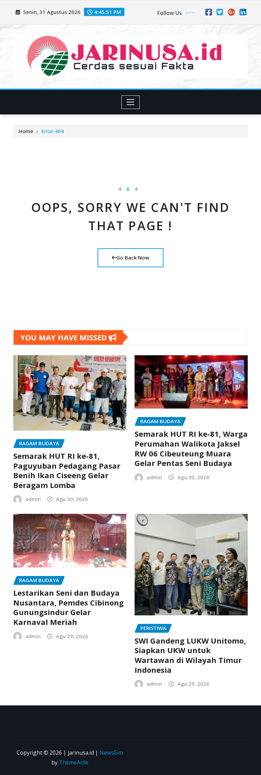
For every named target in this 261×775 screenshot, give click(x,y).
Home (26, 131)
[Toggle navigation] (130, 102)
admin (33, 498)
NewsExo (111, 752)
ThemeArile (73, 762)
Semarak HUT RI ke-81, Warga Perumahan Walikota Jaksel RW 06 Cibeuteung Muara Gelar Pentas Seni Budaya (191, 448)
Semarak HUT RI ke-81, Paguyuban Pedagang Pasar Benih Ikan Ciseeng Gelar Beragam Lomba (66, 470)
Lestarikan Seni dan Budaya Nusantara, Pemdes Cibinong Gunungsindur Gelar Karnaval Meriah (68, 607)
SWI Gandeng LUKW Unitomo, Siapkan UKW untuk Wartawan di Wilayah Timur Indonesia (190, 655)
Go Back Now (132, 257)
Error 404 (52, 131)
